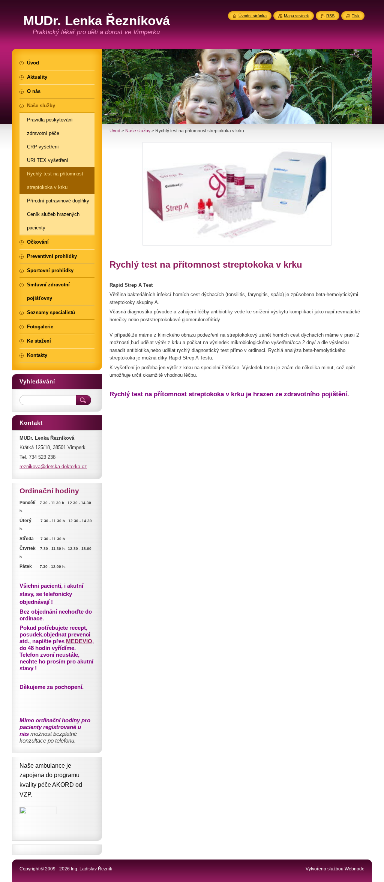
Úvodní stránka (252, 15)
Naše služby (137, 131)
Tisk (356, 15)
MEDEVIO (79, 641)
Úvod (115, 131)
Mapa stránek (296, 15)
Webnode (354, 869)
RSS (330, 15)
